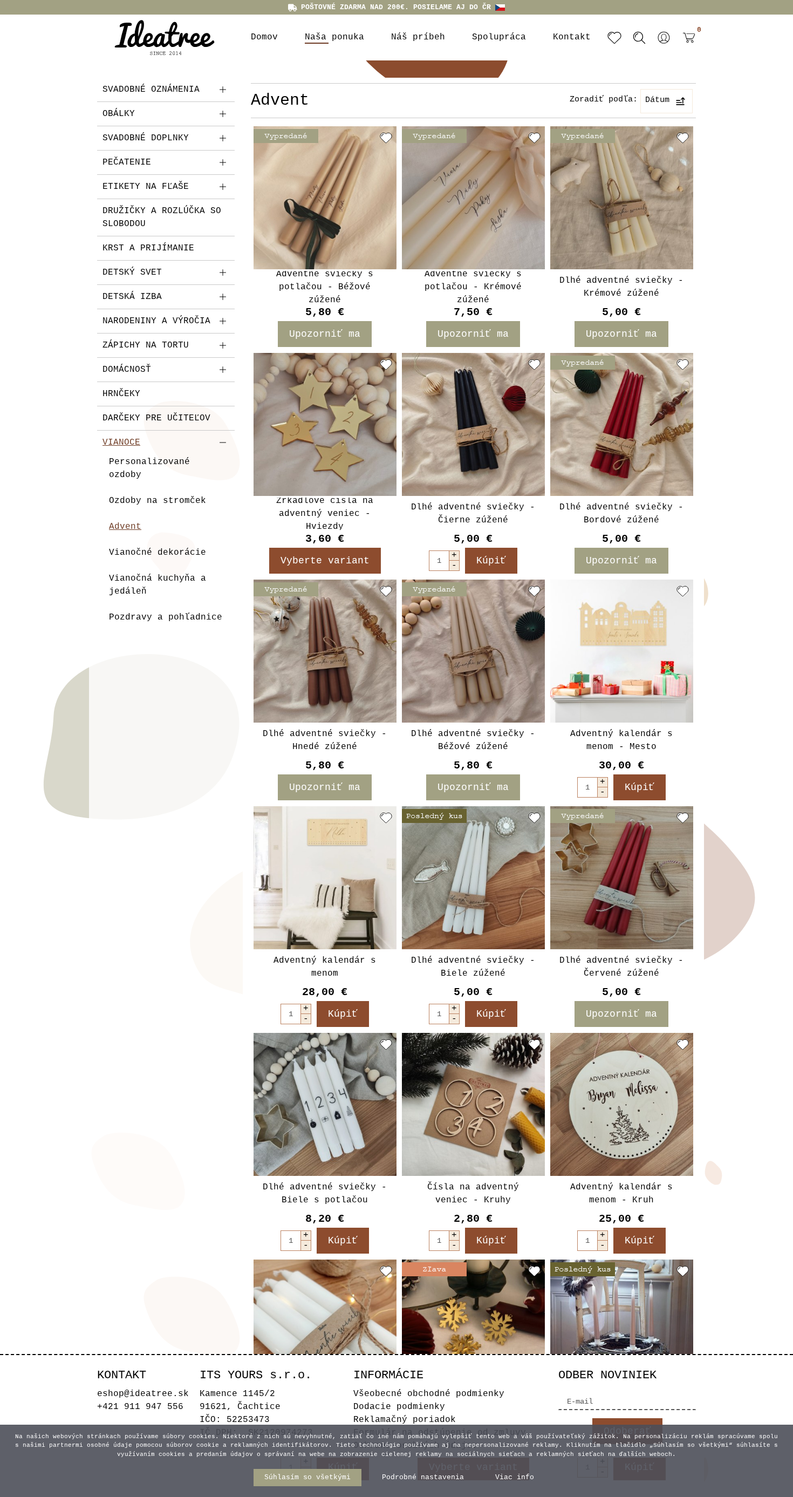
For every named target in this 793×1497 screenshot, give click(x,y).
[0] (686, 46)
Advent (125, 527)
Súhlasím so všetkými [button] (307, 1477)
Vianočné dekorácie (157, 552)
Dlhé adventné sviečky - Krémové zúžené (621, 287)
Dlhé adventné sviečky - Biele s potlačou (325, 1193)
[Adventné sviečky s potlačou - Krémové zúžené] (473, 197)
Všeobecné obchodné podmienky (428, 1394)
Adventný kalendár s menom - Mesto (621, 740)
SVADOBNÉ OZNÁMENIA (151, 89)
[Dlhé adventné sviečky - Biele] (325, 1331)
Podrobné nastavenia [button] (423, 1477)
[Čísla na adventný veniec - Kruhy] (473, 1104)
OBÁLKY (118, 114)
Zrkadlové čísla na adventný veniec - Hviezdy (324, 514)
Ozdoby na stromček (157, 501)
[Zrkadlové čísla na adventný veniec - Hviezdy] (325, 424)
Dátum (657, 100)
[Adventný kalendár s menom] (325, 877)
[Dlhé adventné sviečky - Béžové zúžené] (473, 651)
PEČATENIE (126, 162)
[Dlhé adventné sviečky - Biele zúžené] (473, 877)
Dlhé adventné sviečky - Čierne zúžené (473, 513)
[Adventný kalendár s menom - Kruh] (621, 1104)
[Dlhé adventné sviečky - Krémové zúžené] (621, 197)
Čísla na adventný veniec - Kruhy (473, 1193)
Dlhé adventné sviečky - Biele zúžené (473, 967)
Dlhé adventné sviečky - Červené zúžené (621, 967)
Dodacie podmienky (399, 1407)
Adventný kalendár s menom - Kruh (621, 1193)
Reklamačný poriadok (404, 1420)
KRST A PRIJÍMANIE (148, 248)
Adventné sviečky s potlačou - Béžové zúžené (324, 287)
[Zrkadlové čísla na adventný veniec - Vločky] (473, 1331)
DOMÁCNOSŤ (126, 370)
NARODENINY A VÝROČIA (156, 321)
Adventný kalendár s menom (325, 967)
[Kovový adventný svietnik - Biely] (621, 1331)
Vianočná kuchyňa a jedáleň (157, 585)
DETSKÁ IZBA (132, 297)
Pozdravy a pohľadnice (165, 617)
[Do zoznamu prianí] (385, 137)
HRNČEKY (121, 394)
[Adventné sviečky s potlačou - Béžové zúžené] (325, 197)
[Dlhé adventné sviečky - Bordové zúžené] (621, 424)
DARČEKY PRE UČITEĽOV (156, 418)
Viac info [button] (514, 1477)
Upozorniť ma (324, 334)
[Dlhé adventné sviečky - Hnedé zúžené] (325, 651)
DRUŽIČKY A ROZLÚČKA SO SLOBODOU (161, 217)
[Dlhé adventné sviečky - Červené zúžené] (621, 877)
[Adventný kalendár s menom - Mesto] (621, 651)
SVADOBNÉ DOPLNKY (145, 138)
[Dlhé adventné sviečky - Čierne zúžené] (473, 424)
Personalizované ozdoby (149, 468)
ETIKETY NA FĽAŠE (145, 187)
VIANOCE (121, 442)
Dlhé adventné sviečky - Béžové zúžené (473, 740)
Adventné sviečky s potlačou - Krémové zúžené (473, 287)
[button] (664, 38)
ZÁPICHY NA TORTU (145, 345)
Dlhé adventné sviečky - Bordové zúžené (621, 513)
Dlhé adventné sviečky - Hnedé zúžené (325, 740)
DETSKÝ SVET (132, 272)
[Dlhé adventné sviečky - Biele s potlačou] (325, 1104)
